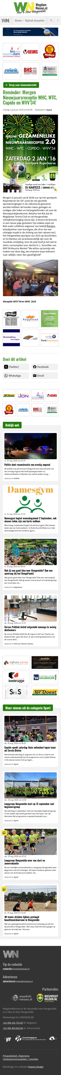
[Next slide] (56, 1038)
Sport (49, 109)
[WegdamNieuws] (30, 8)
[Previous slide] (5, 1038)
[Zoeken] (51, 20)
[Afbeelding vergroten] (30, 153)
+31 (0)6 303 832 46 (13, 1028)
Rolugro (51, 226)
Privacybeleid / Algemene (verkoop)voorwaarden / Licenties (20, 1057)
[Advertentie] (11, 51)
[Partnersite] (21, 997)
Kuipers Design (36, 1066)
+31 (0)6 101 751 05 (13, 1022)
